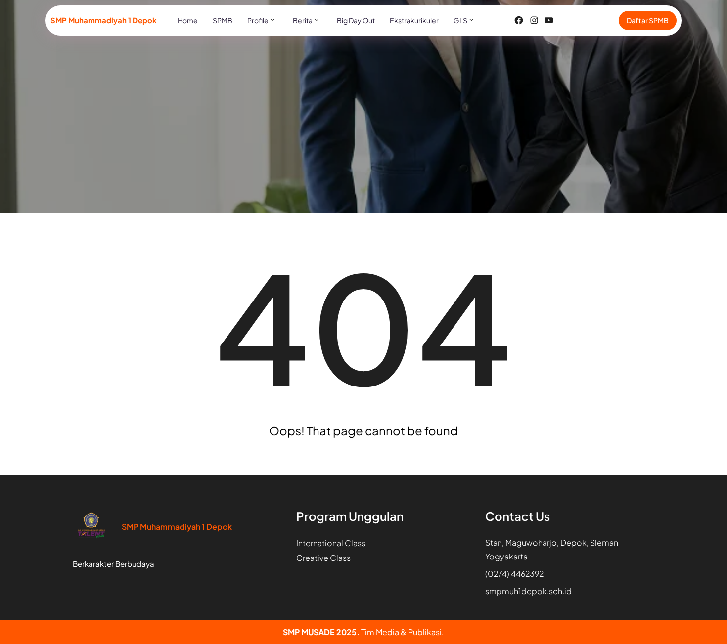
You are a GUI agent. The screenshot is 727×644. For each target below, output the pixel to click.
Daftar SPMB (648, 20)
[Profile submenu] (272, 19)
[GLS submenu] (471, 19)
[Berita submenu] (316, 19)
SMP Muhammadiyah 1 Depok (103, 20)
